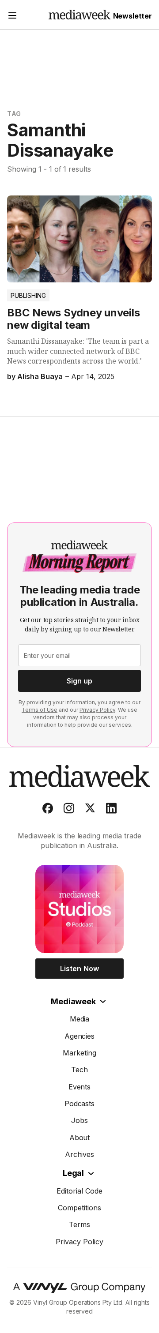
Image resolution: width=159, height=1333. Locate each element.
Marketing (79, 1052)
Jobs (79, 1120)
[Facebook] (47, 810)
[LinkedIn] (111, 810)
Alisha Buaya (40, 376)
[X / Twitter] (90, 810)
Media (80, 1018)
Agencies (79, 1036)
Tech (79, 1069)
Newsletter (132, 16)
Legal (73, 1173)
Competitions (79, 1207)
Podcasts (79, 1103)
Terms (79, 1224)
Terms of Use (39, 709)
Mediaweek (73, 1001)
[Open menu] (12, 17)
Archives (80, 1154)
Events (79, 1086)
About (79, 1137)
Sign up (79, 680)
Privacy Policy (97, 709)
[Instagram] (69, 810)
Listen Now (79, 968)
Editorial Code (79, 1191)
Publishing (28, 295)
